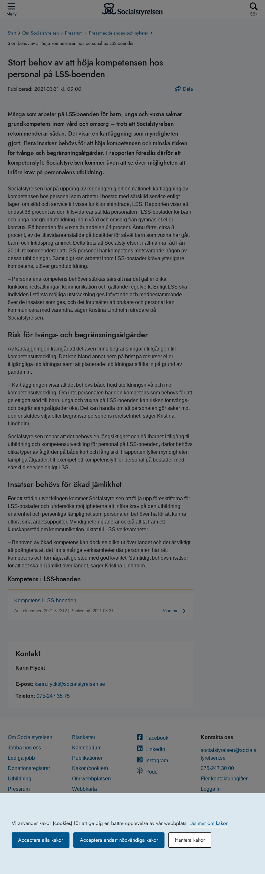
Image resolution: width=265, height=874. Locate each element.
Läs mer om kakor (208, 823)
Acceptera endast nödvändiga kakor (119, 840)
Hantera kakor (190, 840)
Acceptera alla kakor (40, 840)
